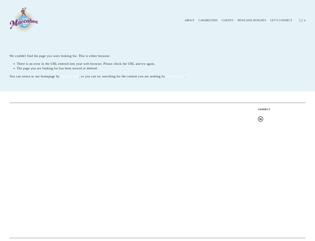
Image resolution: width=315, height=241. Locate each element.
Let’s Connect (281, 20)
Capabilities (208, 20)
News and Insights (252, 20)
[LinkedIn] (260, 119)
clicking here (70, 76)
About (190, 20)
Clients (227, 20)
